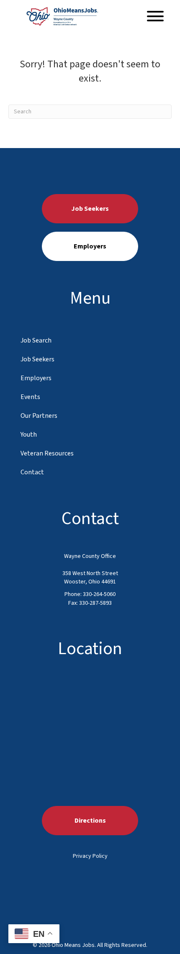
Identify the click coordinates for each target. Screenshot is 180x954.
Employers (36, 378)
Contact (32, 472)
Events (30, 397)
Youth (29, 434)
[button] (153, 16)
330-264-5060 (99, 594)
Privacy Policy (90, 856)
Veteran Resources (47, 453)
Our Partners (39, 415)
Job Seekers (37, 359)
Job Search (36, 340)
